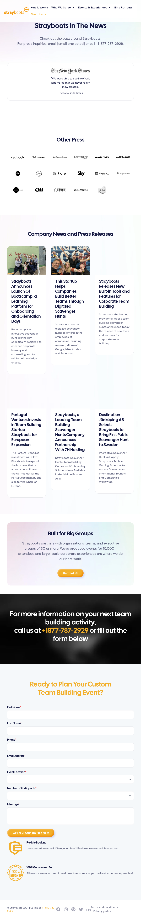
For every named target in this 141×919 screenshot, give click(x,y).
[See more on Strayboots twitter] (81, 909)
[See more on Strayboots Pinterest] (73, 909)
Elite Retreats (123, 7)
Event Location (16, 772)
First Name (14, 707)
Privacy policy (102, 911)
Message (13, 804)
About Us (36, 14)
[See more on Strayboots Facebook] (58, 909)
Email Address (16, 756)
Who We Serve (61, 7)
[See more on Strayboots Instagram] (66, 909)
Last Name (14, 723)
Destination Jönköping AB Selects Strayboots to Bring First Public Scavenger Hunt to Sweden (114, 430)
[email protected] (71, 43)
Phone (11, 740)
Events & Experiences (92, 7)
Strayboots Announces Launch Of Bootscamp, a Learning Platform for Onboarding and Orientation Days (26, 302)
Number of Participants (21, 788)
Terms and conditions (104, 907)
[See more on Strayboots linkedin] (88, 909)
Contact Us (70, 573)
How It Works (39, 7)
